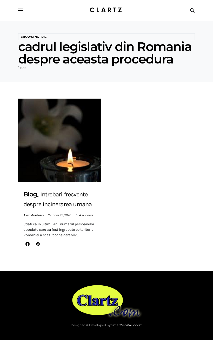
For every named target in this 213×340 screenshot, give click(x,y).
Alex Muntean (33, 215)
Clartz (106, 10)
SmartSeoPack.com (127, 325)
